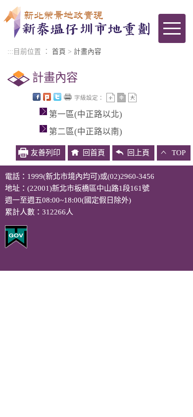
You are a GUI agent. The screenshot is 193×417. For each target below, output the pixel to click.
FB (37, 97)
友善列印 (68, 97)
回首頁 (94, 153)
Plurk (47, 97)
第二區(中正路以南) (85, 131)
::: (10, 51)
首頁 (59, 51)
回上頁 (138, 153)
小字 (110, 97)
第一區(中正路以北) (85, 114)
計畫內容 (87, 51)
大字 (132, 97)
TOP (179, 153)
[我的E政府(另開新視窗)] (16, 236)
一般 (121, 97)
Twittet (57, 97)
